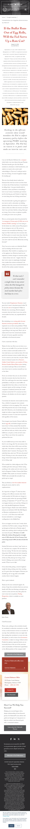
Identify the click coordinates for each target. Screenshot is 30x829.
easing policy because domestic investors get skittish (13, 322)
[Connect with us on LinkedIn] (15, 739)
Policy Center (15, 766)
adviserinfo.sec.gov (15, 810)
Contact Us (10, 690)
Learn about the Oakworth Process (15, 728)
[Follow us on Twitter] (19, 739)
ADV (15, 768)
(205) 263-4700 (14, 685)
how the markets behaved (19, 483)
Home (3, 17)
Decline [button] (18, 825)
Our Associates (11, 695)
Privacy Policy (6, 816)
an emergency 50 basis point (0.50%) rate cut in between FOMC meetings (15, 222)
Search (11, 4)
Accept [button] (11, 825)
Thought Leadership (11, 17)
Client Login (19, 4)
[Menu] (25, 10)
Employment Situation (16, 303)
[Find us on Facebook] (11, 739)
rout (9, 308)
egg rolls (8, 424)
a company (23, 160)
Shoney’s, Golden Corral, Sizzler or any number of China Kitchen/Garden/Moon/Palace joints (14, 362)
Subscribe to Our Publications (15, 654)
